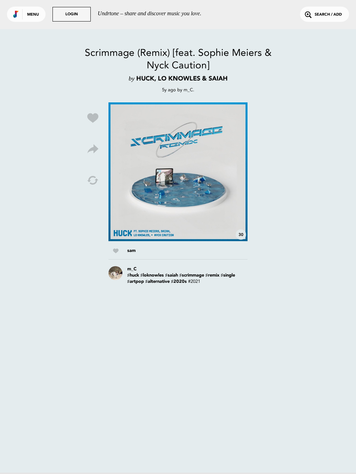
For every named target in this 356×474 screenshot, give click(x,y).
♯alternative (157, 281)
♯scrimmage (191, 275)
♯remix (212, 275)
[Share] (92, 149)
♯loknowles (152, 275)
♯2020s (179, 281)
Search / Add (328, 15)
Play (178, 172)
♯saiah (171, 275)
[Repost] (92, 180)
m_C (188, 89)
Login (71, 14)
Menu (33, 15)
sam (131, 250)
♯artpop (135, 281)
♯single (228, 275)
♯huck (133, 275)
